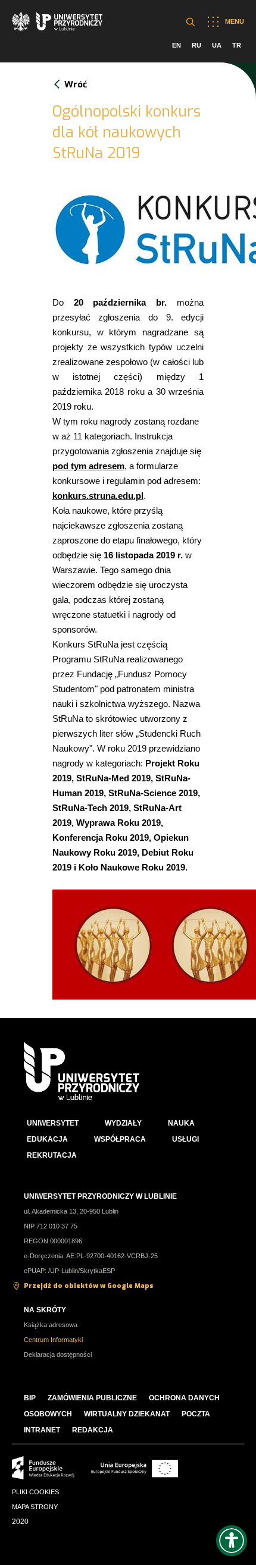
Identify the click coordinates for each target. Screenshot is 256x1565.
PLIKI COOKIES (35, 1491)
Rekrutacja (52, 1155)
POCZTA (196, 1414)
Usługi (185, 1139)
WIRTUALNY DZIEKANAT (127, 1414)
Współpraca (120, 1139)
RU (196, 45)
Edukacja (47, 1139)
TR (236, 45)
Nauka (181, 1123)
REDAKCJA (92, 1430)
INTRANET (42, 1430)
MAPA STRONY (35, 1506)
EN (176, 45)
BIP (30, 1398)
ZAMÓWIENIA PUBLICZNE (92, 1398)
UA (216, 45)
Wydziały (123, 1123)
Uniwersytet (53, 1123)
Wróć (75, 84)
